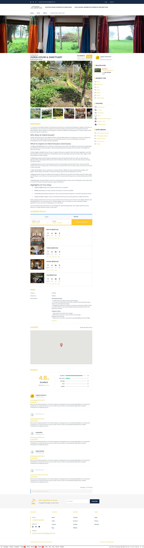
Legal (95, 517)
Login (106, 2)
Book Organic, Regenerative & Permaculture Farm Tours (91, 7)
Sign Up (112, 2)
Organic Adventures (105, 56)
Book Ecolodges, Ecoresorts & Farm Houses (58, 7)
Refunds (96, 524)
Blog (53, 528)
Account (75, 521)
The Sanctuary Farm (107, 70)
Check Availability (82, 222)
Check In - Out (36, 221)
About (53, 517)
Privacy (96, 521)
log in (39, 491)
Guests (54, 221)
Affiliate (75, 528)
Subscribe (95, 501)
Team (53, 521)
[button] (88, 103)
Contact (75, 517)
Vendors (75, 524)
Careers (54, 524)
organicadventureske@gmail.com (46, 2)
